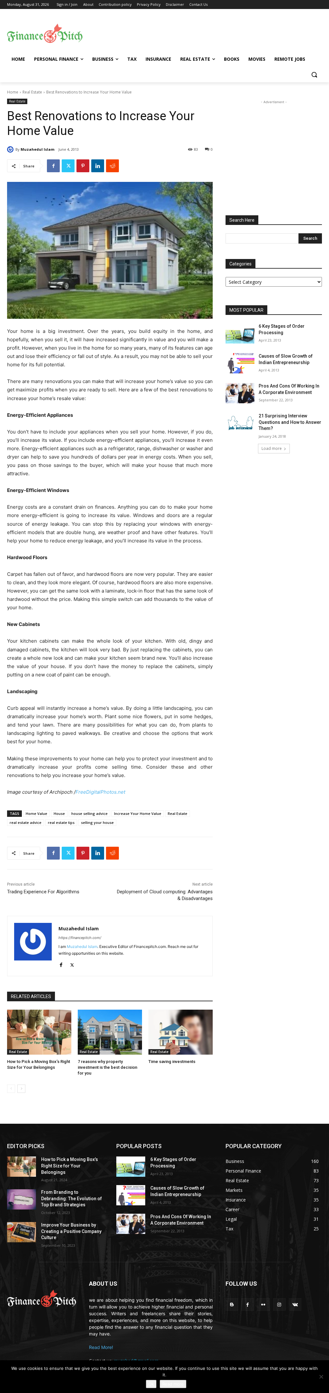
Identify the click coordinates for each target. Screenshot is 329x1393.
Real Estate (32, 92)
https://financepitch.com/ (79, 937)
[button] (314, 74)
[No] (321, 1376)
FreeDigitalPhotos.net (100, 792)
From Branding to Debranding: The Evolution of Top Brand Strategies (71, 1198)
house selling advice (89, 813)
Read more (173, 1384)
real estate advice (25, 822)
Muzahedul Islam (37, 149)
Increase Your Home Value (137, 813)
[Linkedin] (97, 165)
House (59, 813)
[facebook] (60, 963)
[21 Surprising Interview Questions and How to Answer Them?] (240, 423)
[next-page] (21, 1089)
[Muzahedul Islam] (11, 149)
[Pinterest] (82, 165)
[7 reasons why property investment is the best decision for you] (110, 1032)
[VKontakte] (295, 1304)
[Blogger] (232, 1304)
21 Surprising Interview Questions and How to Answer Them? (290, 422)
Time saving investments (171, 1061)
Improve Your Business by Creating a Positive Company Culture (71, 1231)
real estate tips (61, 822)
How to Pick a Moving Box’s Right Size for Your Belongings (69, 1165)
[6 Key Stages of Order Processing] (240, 333)
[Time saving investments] (180, 1032)
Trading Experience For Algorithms (43, 892)
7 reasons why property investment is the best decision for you (107, 1067)
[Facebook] (53, 165)
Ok (151, 1384)
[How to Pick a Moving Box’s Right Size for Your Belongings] (39, 1032)
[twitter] (72, 963)
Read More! (101, 1347)
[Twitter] (68, 165)
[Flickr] (263, 1304)
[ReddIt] (112, 165)
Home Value (36, 813)
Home (12, 92)
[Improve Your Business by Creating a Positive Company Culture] (21, 1232)
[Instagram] (279, 1304)
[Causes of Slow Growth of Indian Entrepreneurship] (240, 363)
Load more (272, 448)
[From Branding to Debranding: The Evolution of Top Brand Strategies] (21, 1199)
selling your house (97, 822)
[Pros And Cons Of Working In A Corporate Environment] (240, 393)
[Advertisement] (202, 32)
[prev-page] (11, 1089)
